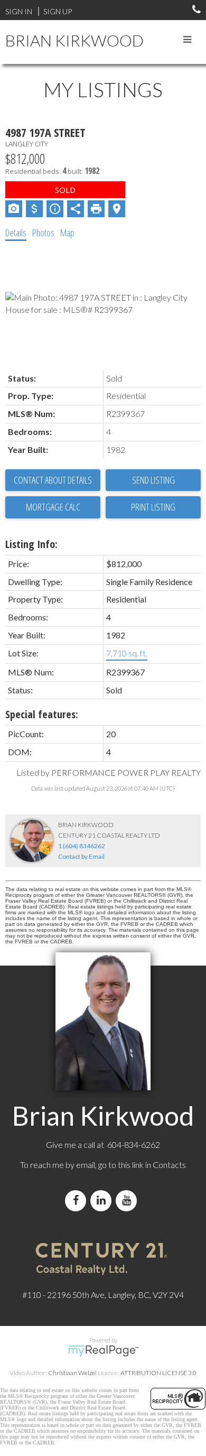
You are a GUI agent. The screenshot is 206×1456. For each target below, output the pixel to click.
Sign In (18, 11)
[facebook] (77, 1200)
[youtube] (128, 1200)
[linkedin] (103, 1200)
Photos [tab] (43, 232)
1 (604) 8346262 (81, 846)
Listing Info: (31, 544)
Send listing (153, 480)
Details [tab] (15, 232)
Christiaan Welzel (72, 1373)
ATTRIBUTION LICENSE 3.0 (158, 1373)
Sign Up (57, 11)
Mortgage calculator (52, 507)
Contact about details (53, 480)
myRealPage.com (103, 1350)
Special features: (41, 714)
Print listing (153, 506)
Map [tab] (67, 232)
